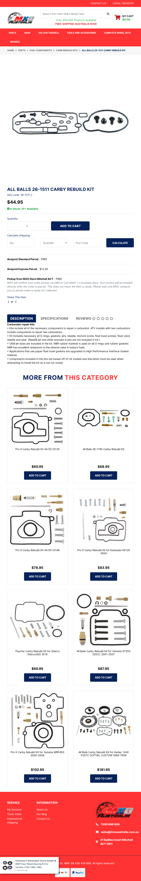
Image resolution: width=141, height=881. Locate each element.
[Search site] (108, 14)
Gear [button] (27, 32)
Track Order (14, 814)
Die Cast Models (49, 32)
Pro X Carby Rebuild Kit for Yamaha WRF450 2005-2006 (37, 754)
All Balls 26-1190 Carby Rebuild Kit (103, 449)
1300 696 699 (110, 824)
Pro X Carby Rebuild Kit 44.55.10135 (37, 449)
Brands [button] (15, 41)
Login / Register (123, 3)
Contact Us (43, 818)
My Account (14, 809)
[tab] (21, 318)
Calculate (120, 242)
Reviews (84, 318)
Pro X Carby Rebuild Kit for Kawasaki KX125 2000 (103, 552)
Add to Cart (70, 226)
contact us (98, 3)
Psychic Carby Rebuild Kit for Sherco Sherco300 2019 (37, 653)
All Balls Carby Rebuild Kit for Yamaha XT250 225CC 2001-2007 (104, 653)
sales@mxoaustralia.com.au (120, 832)
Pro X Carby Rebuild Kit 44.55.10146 (37, 550)
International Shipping (14, 820)
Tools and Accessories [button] (81, 32)
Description (21, 318)
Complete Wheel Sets (117, 32)
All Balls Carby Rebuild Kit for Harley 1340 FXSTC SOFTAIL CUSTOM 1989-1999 (104, 754)
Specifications (54, 318)
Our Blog (42, 814)
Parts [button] (12, 32)
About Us (42, 809)
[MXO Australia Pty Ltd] (21, 17)
